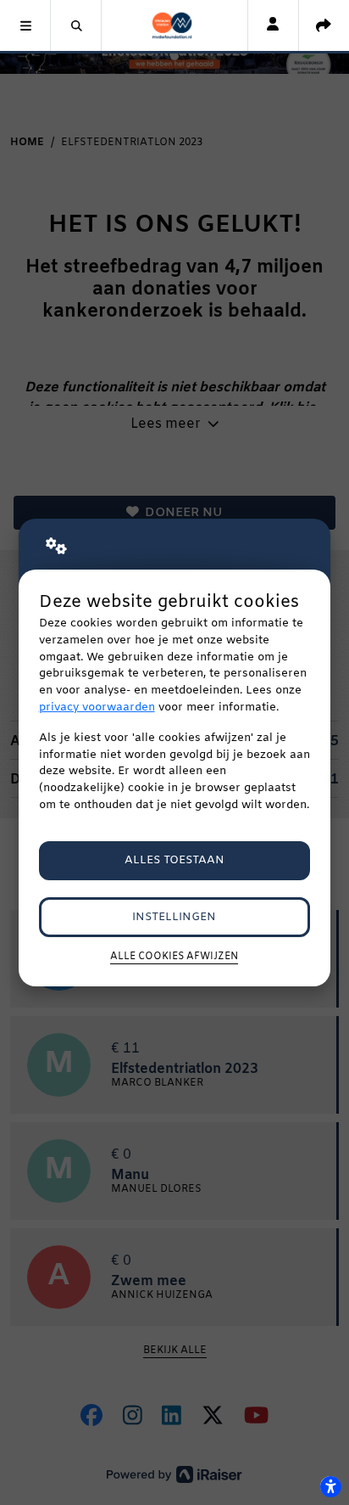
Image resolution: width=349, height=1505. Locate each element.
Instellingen (174, 917)
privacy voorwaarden (97, 707)
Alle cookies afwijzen (174, 956)
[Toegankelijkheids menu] (330, 1486)
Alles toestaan (174, 860)
